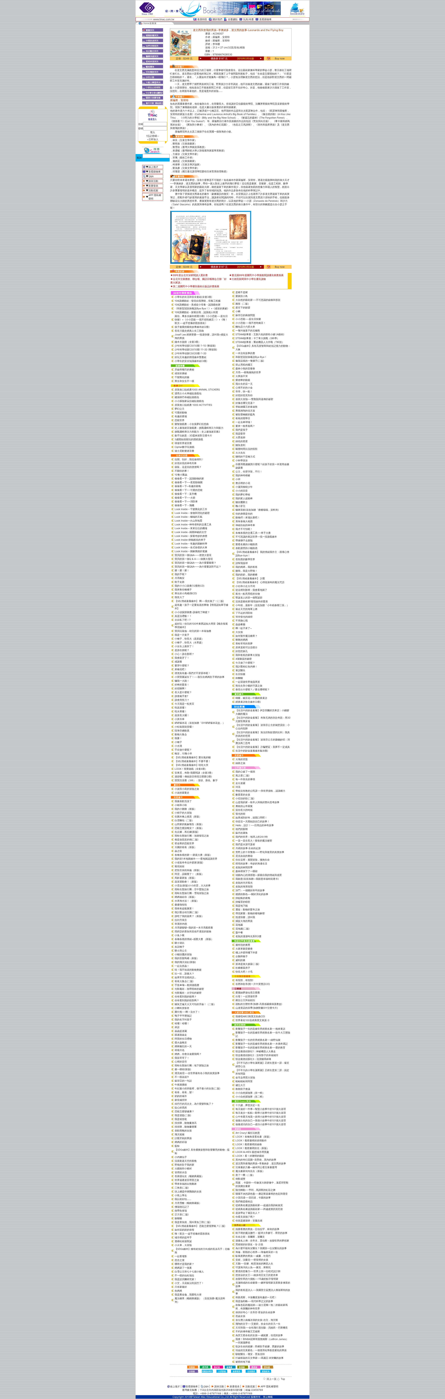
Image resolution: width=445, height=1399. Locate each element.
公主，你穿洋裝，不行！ (249, 471)
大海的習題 (242, 759)
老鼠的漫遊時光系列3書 (248, 936)
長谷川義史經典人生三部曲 (189, 330)
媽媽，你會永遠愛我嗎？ (188, 1053)
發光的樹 (240, 813)
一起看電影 (181, 1256)
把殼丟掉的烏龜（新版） (188, 870)
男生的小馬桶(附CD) (186, 593)
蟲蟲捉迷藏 (181, 1030)
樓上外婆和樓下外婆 (246, 952)
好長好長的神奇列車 (186, 463)
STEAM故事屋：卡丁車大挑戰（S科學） (257, 338)
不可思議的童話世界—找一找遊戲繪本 (256, 536)
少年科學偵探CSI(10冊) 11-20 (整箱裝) (196, 349)
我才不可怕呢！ (244, 528)
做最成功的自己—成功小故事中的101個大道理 (261, 1124)
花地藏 (239, 924)
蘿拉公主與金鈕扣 (245, 1000)
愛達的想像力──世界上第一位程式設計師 (258, 1271)
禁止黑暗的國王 (244, 364)
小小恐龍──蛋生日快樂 (248, 319)
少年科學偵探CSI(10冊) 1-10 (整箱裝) (195, 345)
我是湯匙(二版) (183, 1115)
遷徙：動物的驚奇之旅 (248, 909)
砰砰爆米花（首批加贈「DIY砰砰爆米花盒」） (200, 722)
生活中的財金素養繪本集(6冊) (252, 750)
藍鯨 (177, 1145)
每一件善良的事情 (245, 779)
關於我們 (217, 19)
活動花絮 (153, 190)
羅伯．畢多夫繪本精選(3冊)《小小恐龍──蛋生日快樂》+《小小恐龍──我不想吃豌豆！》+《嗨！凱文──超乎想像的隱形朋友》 (201, 319)
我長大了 (179, 597)
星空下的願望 (243, 307)
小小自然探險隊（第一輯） (250, 1092)
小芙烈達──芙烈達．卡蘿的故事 (253, 1197)
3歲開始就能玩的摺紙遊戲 (189, 439)
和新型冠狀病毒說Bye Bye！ (251, 356)
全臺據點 (233, 19)
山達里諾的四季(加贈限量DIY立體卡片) (257, 1007)
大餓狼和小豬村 (183, 1168)
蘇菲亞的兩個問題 (245, 315)
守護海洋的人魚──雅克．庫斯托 (253, 1267)
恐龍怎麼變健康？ (184, 1111)
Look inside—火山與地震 (188, 520)
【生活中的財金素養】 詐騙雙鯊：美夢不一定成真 (263, 746)
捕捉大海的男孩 (244, 920)
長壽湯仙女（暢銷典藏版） (189, 1176)
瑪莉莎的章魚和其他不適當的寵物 (193, 931)
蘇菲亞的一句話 (183, 1080)
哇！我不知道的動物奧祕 (188, 969)
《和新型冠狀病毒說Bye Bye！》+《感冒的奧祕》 (202, 308)
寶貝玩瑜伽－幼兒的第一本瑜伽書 (193, 630)
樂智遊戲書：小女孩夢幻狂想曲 (192, 423)
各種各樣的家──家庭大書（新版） (193, 854)
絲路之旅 (240, 763)
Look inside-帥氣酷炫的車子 (190, 539)
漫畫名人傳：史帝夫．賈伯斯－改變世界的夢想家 (262, 1240)
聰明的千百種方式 (245, 456)
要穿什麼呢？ (182, 665)
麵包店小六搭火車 (245, 326)
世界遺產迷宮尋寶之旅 (187, 1179)
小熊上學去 (181, 1195)
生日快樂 (240, 674)
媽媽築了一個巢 (183, 1267)
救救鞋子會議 (243, 1088)
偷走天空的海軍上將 (246, 609)
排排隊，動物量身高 (186, 1122)
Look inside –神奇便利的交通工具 (193, 524)
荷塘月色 (179, 1050)
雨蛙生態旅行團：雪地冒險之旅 (192, 893)
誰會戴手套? (181, 696)
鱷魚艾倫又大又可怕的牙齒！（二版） (195, 1004)
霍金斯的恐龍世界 (184, 843)
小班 (238, 479)
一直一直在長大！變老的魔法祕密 (254, 840)
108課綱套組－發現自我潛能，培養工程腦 (197, 300)
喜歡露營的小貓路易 (246, 548)
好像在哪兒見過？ (245, 402)
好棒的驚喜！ (182, 684)
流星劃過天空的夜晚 (186, 1160)
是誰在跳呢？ (182, 650)
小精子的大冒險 (183, 812)
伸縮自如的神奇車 (245, 525)
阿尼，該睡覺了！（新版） (189, 873)
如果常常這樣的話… (185, 977)
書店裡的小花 (243, 482)
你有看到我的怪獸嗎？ (187, 1000)
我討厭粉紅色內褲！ (246, 666)
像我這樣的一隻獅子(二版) (250, 360)
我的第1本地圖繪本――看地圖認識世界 (196, 858)
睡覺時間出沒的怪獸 (246, 448)
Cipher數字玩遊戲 (184, 446)
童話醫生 (240, 670)
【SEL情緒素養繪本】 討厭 (250, 578)
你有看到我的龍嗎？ (186, 996)
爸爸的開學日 (243, 418)
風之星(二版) (242, 775)
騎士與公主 (181, 950)
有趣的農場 (181, 416)
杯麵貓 (239, 677)
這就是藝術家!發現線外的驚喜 (252, 601)
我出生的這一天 (244, 383)
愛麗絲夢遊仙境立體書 (248, 992)
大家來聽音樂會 (244, 948)
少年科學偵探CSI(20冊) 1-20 (190, 353)
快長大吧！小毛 (244, 971)
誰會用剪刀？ (182, 699)
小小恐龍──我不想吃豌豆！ (251, 322)
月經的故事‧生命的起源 (248, 848)
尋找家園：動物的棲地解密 (250, 913)
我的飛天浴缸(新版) (185, 962)
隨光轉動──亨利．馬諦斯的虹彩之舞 (256, 1189)
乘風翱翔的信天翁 (245, 410)
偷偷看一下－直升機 (186, 493)
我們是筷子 (242, 429)
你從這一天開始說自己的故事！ (253, 821)
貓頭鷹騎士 (242, 502)
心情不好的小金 (244, 387)
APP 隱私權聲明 (269, 1386)
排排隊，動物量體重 (186, 1126)
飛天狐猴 (179, 1134)
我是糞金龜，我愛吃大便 (188, 1294)
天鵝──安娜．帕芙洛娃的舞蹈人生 (254, 1263)
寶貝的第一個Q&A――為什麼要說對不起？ (198, 566)
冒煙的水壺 (181, 1172)
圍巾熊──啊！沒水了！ (187, 1011)
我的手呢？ (181, 574)
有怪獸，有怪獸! (244, 980)
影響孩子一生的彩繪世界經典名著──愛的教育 (260, 1047)
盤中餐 (239, 932)
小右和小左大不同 (245, 586)
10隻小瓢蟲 (181, 474)
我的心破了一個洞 (245, 771)
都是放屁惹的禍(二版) (186, 839)
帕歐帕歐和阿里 (244, 1081)
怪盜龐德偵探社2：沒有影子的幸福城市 (257, 1055)
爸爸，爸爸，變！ (184, 1092)
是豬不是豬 (242, 292)
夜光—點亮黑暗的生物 (248, 593)
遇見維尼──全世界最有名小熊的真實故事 (197, 1073)
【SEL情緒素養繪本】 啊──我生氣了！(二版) (199, 600)
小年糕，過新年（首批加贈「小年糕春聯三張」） (262, 605)
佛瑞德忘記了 (182, 1206)
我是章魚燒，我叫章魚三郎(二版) (193, 1222)
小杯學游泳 (242, 460)
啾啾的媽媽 (242, 639)
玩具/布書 (248, 19)
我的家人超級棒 (244, 498)
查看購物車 (265, 19)
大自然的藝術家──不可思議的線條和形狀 (258, 299)
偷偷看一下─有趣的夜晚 (188, 486)
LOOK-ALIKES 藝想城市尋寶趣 (252, 1151)
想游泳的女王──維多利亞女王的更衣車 (257, 1274)
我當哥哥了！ (182, 1057)
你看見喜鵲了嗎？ (245, 1216)
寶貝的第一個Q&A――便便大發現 (193, 555)
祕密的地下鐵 (243, 1361)
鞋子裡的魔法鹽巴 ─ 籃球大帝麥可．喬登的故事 (261, 1232)
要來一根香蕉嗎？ (245, 425)
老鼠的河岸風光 (244, 882)
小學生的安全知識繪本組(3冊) (191, 360)
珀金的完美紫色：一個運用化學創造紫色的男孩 (261, 1350)
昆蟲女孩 (240, 1316)
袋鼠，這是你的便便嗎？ (188, 466)
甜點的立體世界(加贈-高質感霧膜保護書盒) (259, 1003)
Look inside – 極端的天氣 (188, 516)
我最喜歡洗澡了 (183, 801)
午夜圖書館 (181, 1084)
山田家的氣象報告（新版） (189, 824)
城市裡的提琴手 (183, 1237)
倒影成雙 (240, 1178)
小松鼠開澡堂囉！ (184, 726)
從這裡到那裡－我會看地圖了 (251, 589)
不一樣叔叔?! (182, 1076)
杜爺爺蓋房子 (243, 967)
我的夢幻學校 (243, 494)
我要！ (178, 738)
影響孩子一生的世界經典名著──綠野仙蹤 (258, 1039)
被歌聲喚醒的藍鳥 (245, 414)
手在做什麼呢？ (183, 749)
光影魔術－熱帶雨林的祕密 (189, 988)
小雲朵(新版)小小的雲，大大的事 (193, 885)
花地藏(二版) (242, 928)
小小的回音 (242, 490)
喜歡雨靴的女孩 (183, 1130)
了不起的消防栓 (244, 612)
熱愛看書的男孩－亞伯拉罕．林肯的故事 (257, 1229)
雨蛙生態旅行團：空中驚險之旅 (192, 889)
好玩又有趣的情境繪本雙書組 (190, 357)
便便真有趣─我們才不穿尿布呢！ (193, 673)
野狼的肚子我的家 (184, 1164)
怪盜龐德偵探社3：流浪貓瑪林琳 (253, 1058)
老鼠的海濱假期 (244, 886)
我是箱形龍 (181, 1119)
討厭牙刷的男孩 (183, 1138)
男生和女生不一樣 (184, 380)
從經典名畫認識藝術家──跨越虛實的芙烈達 (259, 1209)
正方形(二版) (182, 1214)
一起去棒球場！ (244, 422)
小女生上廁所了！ (184, 646)
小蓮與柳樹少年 (244, 486)
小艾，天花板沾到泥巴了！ (189, 1283)
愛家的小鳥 (242, 296)
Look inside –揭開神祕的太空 (191, 532)
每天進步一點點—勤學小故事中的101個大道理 (261, 1112)
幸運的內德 (181, 923)
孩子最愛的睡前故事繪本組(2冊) (192, 326)
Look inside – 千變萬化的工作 (191, 509)
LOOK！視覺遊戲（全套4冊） (191, 768)
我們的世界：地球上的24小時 (252, 836)
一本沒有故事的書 (245, 353)
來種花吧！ (181, 669)
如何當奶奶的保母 (184, 1229)
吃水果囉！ (181, 711)
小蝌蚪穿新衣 (182, 1007)
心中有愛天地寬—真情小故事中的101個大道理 (261, 1116)
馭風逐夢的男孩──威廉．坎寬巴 (253, 1255)
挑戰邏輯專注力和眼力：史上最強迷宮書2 (197, 431)
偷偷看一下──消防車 (186, 501)
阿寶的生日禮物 (183, 1038)
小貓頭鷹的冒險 (183, 954)
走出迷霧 (240, 783)
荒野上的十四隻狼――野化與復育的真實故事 (260, 852)
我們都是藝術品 (244, 1201)
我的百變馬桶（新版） (187, 958)
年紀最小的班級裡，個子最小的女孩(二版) (197, 1088)
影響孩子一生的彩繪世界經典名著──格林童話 (260, 1028)
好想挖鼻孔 (242, 651)
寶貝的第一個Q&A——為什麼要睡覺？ (195, 562)
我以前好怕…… (183, 1199)
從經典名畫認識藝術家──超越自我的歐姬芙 (259, 1205)
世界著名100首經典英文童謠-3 (252, 1020)
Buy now (280, 58)
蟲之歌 (178, 850)
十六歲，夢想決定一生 (248, 1105)
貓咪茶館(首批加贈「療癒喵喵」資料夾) (257, 509)
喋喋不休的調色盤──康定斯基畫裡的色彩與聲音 (262, 1193)
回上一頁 (271, 1378)
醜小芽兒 (240, 505)
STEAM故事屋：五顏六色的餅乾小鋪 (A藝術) (260, 334)
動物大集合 (181, 734)
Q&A (150, 176)
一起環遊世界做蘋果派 (248, 681)
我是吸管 (240, 433)
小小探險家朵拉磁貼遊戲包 (189, 400)
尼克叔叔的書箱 (244, 855)
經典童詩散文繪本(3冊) (248, 701)
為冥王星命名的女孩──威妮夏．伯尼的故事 (259, 1335)
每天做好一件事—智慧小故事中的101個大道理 (261, 1108)
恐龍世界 (179, 420)
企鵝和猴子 (242, 956)
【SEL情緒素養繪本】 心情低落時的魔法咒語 (260, 582)
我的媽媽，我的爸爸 (246, 566)
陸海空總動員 (182, 730)
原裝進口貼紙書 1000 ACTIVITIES (193, 404)
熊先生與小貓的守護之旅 (249, 685)
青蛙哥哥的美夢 (244, 643)
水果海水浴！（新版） (187, 900)
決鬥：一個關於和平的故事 (250, 890)
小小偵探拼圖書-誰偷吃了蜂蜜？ (192, 612)
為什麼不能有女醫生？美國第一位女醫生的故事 (261, 1248)
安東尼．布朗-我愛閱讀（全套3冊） (194, 772)
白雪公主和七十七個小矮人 (189, 1271)
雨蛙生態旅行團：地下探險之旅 (192, 1065)
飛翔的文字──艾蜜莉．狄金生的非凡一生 (258, 1323)
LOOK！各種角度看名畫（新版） (254, 1136)
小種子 (178, 741)
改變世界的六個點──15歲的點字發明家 (257, 1278)
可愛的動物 (181, 412)
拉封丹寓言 (181, 919)
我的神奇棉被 (243, 475)
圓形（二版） (243, 303)
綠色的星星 (242, 441)
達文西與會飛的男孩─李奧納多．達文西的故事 (261, 1163)
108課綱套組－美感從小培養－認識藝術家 (197, 304)
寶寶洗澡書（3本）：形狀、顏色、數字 (196, 780)
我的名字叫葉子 (183, 1019)
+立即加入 (152, 139)
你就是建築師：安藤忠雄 (249, 1220)
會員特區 (202, 19)
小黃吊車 (179, 719)
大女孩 (239, 631)
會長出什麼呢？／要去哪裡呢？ (253, 689)
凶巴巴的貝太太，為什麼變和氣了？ (194, 1103)
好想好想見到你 (244, 395)
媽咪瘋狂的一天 (183, 1046)
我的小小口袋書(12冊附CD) (189, 585)
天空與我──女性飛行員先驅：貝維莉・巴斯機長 (262, 1327)
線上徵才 (153, 166)
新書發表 (153, 185)
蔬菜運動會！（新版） (187, 881)
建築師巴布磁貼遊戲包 (187, 397)
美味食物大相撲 (244, 521)
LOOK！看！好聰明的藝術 (250, 1155)
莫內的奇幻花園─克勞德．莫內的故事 (256, 1159)
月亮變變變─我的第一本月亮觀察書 (194, 927)
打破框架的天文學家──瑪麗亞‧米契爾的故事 (260, 1357)
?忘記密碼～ (152, 135)
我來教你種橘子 (183, 589)
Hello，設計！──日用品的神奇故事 (255, 825)
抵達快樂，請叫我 (245, 917)
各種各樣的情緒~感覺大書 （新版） (194, 939)
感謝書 (178, 661)
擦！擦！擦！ (182, 570)
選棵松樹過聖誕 (183, 1241)
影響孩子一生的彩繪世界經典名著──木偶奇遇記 (262, 1043)
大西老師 (240, 437)
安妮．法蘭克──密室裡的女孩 (252, 1259)
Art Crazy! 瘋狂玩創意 (248, 1132)
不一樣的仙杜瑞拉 (184, 1275)
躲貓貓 (178, 1218)
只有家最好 (181, 1286)
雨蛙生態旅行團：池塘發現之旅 (192, 835)
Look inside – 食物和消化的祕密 (192, 512)
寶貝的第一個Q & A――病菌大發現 (194, 558)
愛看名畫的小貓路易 (246, 544)
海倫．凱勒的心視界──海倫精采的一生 (257, 1252)
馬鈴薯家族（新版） (186, 877)
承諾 (177, 1027)
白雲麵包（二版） (184, 820)
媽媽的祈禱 (181, 1142)
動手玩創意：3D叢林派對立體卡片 (193, 435)
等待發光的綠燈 (244, 616)
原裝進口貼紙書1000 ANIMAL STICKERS (197, 389)
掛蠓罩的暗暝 (243, 901)
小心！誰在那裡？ (184, 653)
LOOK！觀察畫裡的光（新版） (252, 1148)
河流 (238, 786)
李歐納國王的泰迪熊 (246, 406)
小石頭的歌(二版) (245, 798)
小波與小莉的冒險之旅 (187, 788)
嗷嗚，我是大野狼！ (246, 570)
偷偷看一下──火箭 (185, 497)
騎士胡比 (179, 942)
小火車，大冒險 (183, 1245)
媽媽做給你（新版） (186, 896)
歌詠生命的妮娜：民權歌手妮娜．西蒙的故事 (260, 1346)
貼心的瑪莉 (181, 1107)
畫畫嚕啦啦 (181, 904)
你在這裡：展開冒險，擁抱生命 (253, 859)
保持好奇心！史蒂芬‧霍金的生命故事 (255, 1312)
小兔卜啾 (179, 935)
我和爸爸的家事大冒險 (248, 654)
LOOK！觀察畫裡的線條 (249, 1144)
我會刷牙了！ (182, 657)
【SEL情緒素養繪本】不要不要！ (193, 761)
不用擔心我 (242, 620)
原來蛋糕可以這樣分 (246, 647)
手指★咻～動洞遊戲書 (187, 984)
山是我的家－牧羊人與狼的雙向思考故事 (257, 802)
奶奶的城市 (181, 1096)
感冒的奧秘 (181, 373)
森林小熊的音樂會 (245, 368)
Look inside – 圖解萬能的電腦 (191, 551)
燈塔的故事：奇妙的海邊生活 (251, 863)
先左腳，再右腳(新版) (186, 831)
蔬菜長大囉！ (182, 715)
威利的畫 (240, 960)
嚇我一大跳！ (182, 680)
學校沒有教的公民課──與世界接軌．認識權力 (260, 790)
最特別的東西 (243, 944)
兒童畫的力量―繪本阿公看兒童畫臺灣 (256, 1167)
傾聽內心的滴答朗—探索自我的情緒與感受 (259, 874)
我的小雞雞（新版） (186, 808)
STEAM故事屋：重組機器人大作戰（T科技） (260, 341)
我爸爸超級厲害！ (184, 908)
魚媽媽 (178, 1290)
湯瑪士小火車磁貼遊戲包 (188, 393)
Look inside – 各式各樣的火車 (191, 547)
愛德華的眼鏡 (243, 379)
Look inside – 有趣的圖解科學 (191, 543)
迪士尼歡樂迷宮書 (184, 450)
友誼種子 (179, 946)
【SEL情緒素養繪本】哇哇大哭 (191, 764)
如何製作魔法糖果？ (246, 635)
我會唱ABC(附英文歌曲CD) (250, 1016)
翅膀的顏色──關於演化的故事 (252, 894)
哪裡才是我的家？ (184, 1263)
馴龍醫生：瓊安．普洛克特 (250, 1354)
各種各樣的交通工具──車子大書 (253, 532)
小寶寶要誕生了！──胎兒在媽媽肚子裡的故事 (199, 676)
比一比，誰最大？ (184, 973)
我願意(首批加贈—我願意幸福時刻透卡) (257, 878)
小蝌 (238, 311)
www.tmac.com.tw (163, 19)
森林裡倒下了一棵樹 (246, 871)
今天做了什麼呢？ (245, 662)
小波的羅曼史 (182, 792)
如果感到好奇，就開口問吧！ (251, 817)
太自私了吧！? (183, 619)
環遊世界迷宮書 (183, 443)
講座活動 (153, 180)
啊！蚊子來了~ (244, 628)
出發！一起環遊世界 (246, 996)
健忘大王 (240, 1085)
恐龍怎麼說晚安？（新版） (189, 827)
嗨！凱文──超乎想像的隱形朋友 (192, 1233)
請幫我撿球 (242, 563)
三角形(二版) (182, 1187)
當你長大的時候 (244, 809)
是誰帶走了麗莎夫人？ (248, 1212)
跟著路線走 (181, 1034)
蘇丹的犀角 (242, 832)
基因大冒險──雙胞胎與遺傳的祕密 (254, 399)
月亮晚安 (179, 578)
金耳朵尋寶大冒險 (245, 1077)
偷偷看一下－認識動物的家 (189, 478)
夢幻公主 (179, 408)
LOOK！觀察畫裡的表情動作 (251, 1140)
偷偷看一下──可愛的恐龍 (189, 489)
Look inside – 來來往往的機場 (191, 528)
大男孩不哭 (242, 376)
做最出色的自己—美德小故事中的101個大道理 (261, 1120)
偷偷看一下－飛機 (184, 505)
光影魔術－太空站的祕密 (188, 992)
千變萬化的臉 (182, 377)
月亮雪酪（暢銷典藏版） (188, 1202)
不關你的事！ (182, 470)
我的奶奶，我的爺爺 (246, 574)
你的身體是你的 (244, 513)
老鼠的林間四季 (244, 867)
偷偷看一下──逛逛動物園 (189, 482)
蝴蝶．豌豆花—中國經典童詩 (251, 697)
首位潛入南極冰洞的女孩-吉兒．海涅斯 (257, 1319)
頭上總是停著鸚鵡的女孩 (188, 1191)
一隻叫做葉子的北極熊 (248, 330)
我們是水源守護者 (245, 844)
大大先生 (240, 452)
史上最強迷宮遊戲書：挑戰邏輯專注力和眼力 (199, 427)
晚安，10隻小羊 (183, 753)
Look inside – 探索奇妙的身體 (191, 535)
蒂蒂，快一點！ (244, 391)
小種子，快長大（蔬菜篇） (189, 638)
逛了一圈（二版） (245, 1174)
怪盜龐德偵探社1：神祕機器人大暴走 (256, 1051)
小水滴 (178, 745)
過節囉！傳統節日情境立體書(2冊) (193, 776)
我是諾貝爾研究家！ (186, 1279)
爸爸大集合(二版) (184, 981)
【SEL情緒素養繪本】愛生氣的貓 (193, 757)
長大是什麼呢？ (183, 692)
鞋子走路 (179, 581)
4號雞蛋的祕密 (244, 658)
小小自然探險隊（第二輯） (250, 1096)
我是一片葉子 (182, 634)
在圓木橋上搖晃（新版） (188, 816)
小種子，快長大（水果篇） (189, 642)
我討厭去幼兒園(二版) (186, 912)
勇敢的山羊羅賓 (244, 806)
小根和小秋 (181, 805)
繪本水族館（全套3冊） (188, 341)
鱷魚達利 (240, 445)
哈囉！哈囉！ (182, 1023)
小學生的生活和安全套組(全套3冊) (193, 296)
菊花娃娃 (179, 866)
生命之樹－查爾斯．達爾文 (250, 1236)
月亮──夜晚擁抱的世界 (248, 372)
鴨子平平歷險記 (183, 1015)
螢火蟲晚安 (181, 1042)
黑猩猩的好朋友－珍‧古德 (249, 1244)
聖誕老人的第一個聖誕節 (249, 597)
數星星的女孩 (243, 794)
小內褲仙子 (181, 1156)
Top (283, 1378)
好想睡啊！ (181, 688)
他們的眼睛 (242, 829)
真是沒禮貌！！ (183, 615)
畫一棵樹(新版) (183, 1069)
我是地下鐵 (242, 905)
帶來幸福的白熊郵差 (186, 1183)
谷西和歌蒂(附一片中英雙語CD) (253, 983)
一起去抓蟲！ (182, 965)
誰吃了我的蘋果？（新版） (189, 916)
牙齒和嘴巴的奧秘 (184, 369)
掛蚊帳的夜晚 (243, 897)
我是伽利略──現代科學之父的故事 (254, 1301)
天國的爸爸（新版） (186, 847)
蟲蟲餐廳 (240, 624)
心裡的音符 (181, 1061)
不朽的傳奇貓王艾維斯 (248, 1331)
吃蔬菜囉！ (181, 707)
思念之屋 (179, 1260)
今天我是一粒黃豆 (184, 703)
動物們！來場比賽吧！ (248, 517)
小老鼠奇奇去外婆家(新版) (189, 862)
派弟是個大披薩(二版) (247, 963)
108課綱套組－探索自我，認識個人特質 (196, 312)
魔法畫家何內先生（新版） (250, 1171)
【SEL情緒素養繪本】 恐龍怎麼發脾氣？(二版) (200, 1225)
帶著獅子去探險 (244, 540)
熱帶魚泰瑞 (181, 1210)
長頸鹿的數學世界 (245, 559)
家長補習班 (181, 1099)
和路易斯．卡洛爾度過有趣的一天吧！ (256, 1297)
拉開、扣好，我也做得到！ (189, 459)
